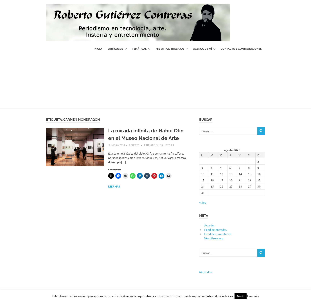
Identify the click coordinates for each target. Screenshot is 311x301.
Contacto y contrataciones (241, 48)
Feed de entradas (215, 229)
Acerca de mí (202, 48)
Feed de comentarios (217, 234)
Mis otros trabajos (170, 48)
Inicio (98, 48)
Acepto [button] (240, 296)
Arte (146, 144)
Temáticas (139, 48)
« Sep (202, 202)
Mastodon (205, 272)
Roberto (134, 144)
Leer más (114, 186)
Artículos (115, 48)
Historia (169, 144)
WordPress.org (213, 238)
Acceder (209, 225)
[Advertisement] (155, 81)
